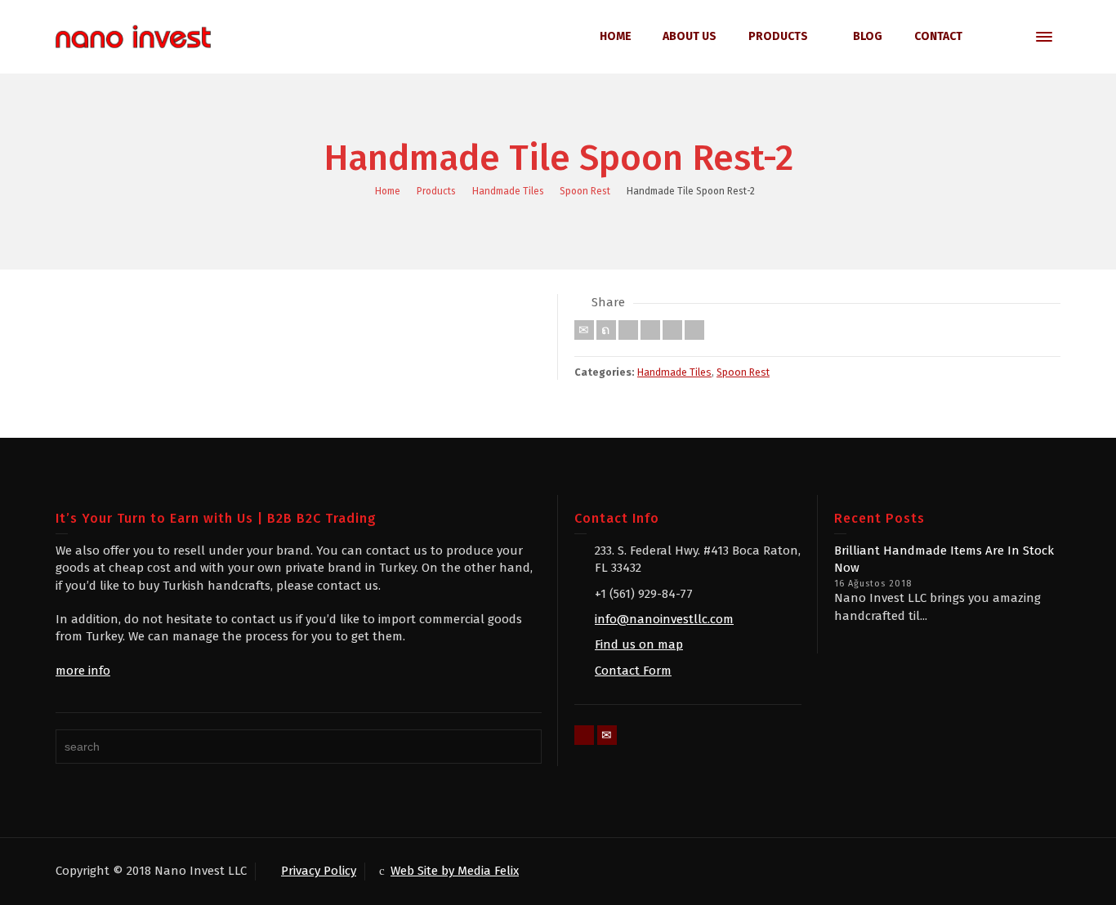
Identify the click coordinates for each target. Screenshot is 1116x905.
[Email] (584, 330)
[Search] (1011, 36)
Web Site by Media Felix (455, 870)
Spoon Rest (743, 372)
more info (83, 670)
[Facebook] (628, 330)
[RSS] (584, 735)
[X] (606, 330)
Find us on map (639, 644)
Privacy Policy (318, 870)
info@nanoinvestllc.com (664, 619)
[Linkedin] (672, 330)
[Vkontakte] (694, 330)
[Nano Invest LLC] (133, 36)
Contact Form (633, 670)
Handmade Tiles (674, 372)
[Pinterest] (650, 330)
